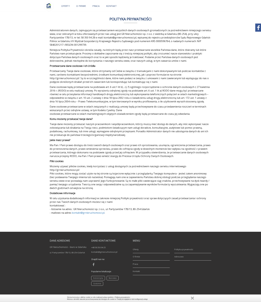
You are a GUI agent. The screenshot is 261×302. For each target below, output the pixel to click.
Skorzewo (113, 278)
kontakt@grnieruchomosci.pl (88, 212)
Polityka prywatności (183, 249)
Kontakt (111, 6)
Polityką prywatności (122, 297)
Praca (96, 6)
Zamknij (192, 298)
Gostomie (97, 283)
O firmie (81, 6)
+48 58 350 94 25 (98, 247)
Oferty (65, 6)
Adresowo (179, 256)
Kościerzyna (98, 278)
